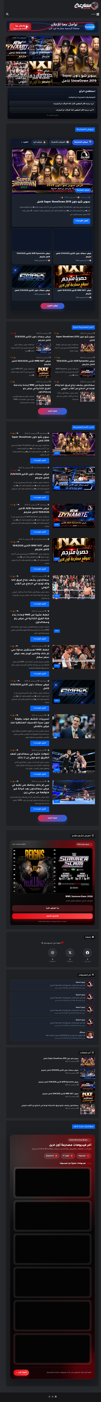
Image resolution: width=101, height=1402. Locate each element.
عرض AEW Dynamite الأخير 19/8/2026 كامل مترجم (59, 1082)
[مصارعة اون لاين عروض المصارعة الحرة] (86, 6)
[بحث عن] (7, 14)
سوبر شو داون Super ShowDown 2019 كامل (63, 202)
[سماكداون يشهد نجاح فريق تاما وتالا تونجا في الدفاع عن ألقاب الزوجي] (87, 397)
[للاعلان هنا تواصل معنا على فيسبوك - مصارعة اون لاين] (52, 27)
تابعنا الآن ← (21, 1372)
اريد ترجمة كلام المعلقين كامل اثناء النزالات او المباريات (73, 104)
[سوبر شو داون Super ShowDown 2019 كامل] (76, 61)
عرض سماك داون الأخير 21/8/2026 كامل (32, 291)
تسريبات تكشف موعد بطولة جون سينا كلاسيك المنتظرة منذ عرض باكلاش (30, 723)
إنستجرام (51, 1156)
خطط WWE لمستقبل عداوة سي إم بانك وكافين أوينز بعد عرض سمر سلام (30, 654)
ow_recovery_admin (40, 468)
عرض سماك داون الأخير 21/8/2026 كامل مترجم (60, 1070)
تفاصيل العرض (52, 916)
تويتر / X (67, 1156)
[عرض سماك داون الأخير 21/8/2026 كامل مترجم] (43, 348)
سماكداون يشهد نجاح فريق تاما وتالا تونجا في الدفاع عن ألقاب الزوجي (30, 584)
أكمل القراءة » (81, 221)
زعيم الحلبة (43, 433)
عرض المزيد (52, 306)
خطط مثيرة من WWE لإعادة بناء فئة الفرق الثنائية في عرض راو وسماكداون (32, 388)
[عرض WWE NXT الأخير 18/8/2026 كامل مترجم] (43, 372)
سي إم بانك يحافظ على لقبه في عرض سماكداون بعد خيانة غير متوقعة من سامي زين (30, 789)
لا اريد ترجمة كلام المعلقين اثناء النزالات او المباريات (75, 110)
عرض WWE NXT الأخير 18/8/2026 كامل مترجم (60, 1094)
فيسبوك (83, 1156)
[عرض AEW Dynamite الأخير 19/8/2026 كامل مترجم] (17, 48)
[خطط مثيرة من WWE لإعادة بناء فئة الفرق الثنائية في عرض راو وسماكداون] (43, 400)
